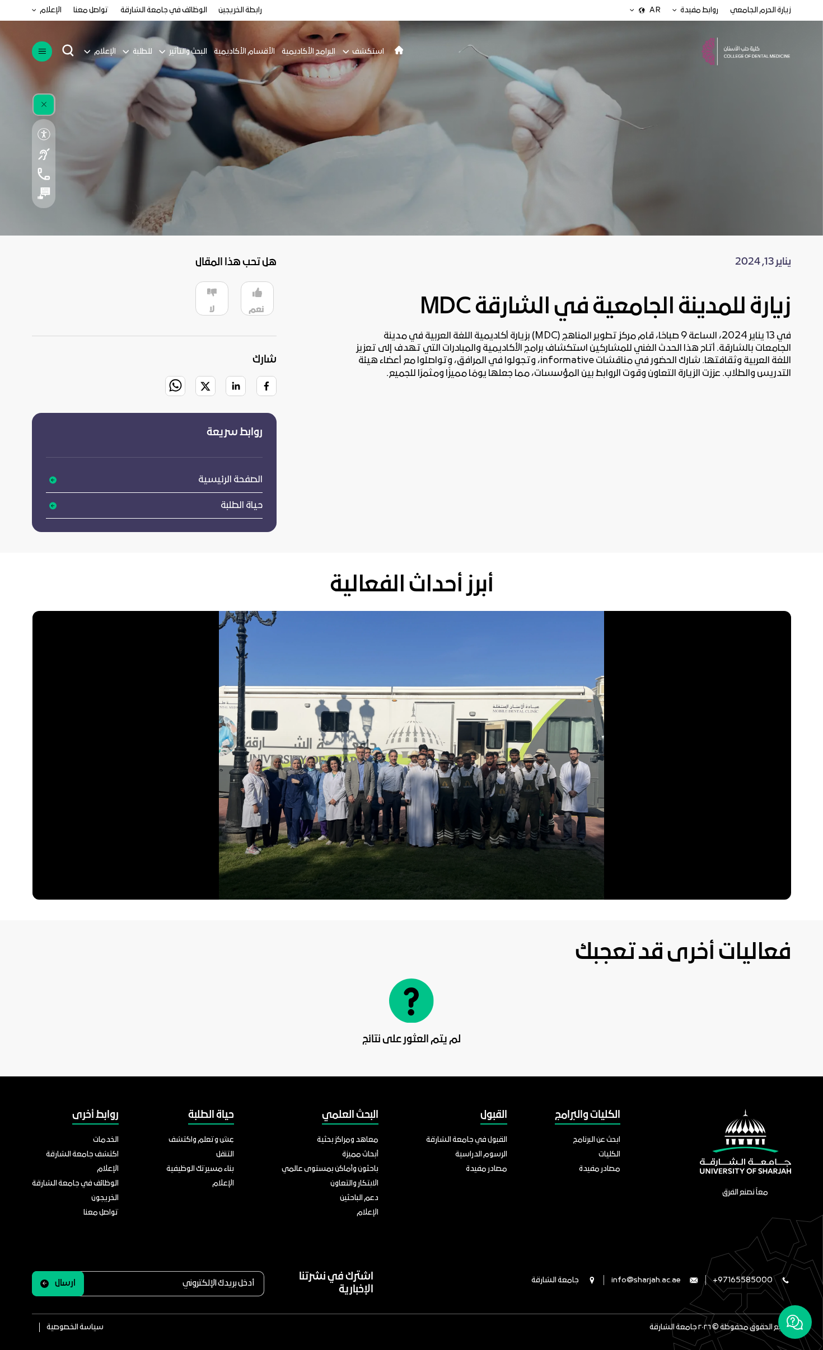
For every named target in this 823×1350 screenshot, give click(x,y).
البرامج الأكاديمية (308, 52)
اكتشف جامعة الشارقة (82, 1154)
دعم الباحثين (359, 1198)
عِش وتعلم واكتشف (201, 1140)
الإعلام (51, 10)
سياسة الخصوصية (75, 1327)
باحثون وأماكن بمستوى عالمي (330, 1169)
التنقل (225, 1154)
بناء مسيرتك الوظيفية (200, 1169)
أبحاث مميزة (360, 1154)
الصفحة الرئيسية (230, 480)
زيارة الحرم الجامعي (760, 10)
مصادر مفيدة (599, 1169)
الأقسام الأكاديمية (244, 52)
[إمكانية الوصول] (43, 134)
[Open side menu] (42, 51)
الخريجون (105, 1198)
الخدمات (106, 1140)
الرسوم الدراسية (481, 1154)
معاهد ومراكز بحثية (347, 1140)
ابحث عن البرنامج (596, 1140)
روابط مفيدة (699, 10)
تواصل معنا (91, 10)
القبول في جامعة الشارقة (466, 1140)
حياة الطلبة (242, 506)
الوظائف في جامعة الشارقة (163, 10)
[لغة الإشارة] (43, 154)
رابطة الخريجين (240, 10)
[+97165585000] (43, 174)
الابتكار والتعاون (354, 1183)
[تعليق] (43, 193)
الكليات (609, 1154)
